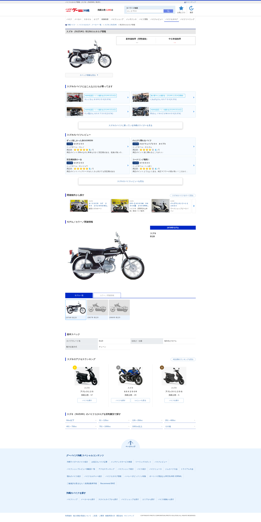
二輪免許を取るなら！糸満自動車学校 (82, 483)
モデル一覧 (79, 295)
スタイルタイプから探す (108, 499)
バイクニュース (155, 469)
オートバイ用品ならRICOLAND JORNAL (165, 476)
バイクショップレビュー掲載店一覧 (81, 469)
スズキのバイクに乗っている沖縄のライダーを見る (130, 125)
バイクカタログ (171, 19)
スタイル (87, 19)
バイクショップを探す (130, 499)
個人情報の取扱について (82, 516)
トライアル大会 (187, 469)
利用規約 (68, 516)
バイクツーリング (187, 19)
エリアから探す (148, 499)
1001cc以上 (137, 426)
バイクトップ (72, 499)
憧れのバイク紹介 (74, 476)
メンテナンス (131, 19)
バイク (69, 19)
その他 (168, 426)
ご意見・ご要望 (98, 516)
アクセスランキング (106, 469)
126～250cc (137, 420)
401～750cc (71, 426)
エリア (96, 19)
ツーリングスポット (143, 462)
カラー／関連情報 (107, 295)
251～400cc (170, 420)
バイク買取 (143, 19)
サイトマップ (191, 2)
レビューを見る (140, 400)
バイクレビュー (156, 19)
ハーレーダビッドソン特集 (135, 476)
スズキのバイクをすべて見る (182, 195)
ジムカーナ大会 (171, 469)
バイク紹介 (141, 469)
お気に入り (181, 12)
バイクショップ (117, 19)
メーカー (77, 19)
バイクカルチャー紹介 (93, 476)
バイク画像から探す (166, 499)
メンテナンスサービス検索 (121, 462)
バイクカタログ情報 (113, 476)
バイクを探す (87, 400)
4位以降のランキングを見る (183, 359)
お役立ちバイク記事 (99, 462)
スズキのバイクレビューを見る (130, 181)
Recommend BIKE (107, 483)
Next (194, 206)
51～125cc (103, 420)
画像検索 (104, 19)
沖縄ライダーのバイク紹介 (77, 462)
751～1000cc (105, 426)
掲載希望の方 (110, 516)
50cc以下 (70, 420)
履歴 (191, 12)
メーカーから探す (88, 499)
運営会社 (119, 516)
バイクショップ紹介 (126, 469)
